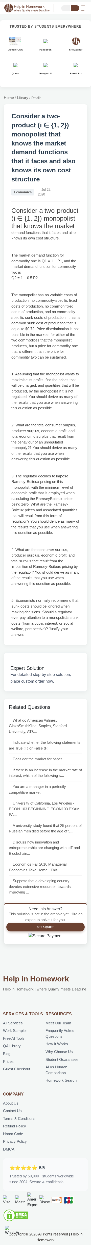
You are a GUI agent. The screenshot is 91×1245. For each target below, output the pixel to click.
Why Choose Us (59, 1052)
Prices (8, 1061)
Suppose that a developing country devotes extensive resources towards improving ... (40, 886)
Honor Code (13, 1134)
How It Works (57, 1044)
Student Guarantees (62, 1059)
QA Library (12, 1046)
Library (22, 97)
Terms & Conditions (19, 1118)
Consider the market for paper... (39, 759)
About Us (10, 1103)
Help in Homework (36, 979)
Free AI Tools (14, 1038)
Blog (6, 1054)
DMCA (8, 1149)
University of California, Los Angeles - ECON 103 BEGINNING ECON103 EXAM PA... (44, 809)
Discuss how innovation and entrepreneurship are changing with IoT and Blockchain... (44, 848)
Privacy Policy (15, 1141)
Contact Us (12, 1111)
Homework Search (61, 1080)
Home (9, 97)
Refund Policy (14, 1126)
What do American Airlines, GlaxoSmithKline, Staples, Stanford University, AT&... (38, 726)
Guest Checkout (16, 1069)
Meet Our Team (58, 1023)
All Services (13, 1023)
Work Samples (15, 1030)
